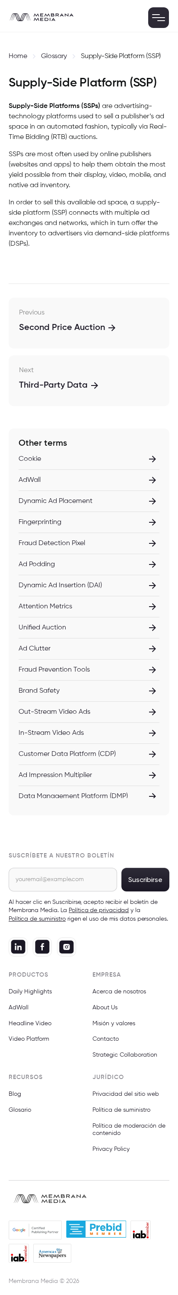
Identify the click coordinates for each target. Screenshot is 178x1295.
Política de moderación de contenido (128, 1129)
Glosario (20, 1110)
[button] (158, 17)
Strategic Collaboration (124, 1055)
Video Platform (29, 1039)
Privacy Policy (111, 1149)
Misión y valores (113, 1024)
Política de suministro (121, 1110)
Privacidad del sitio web (125, 1094)
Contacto (105, 1039)
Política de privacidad (99, 910)
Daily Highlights (30, 992)
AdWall (19, 1008)
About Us (105, 1008)
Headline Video (30, 1024)
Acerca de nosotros (119, 992)
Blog (15, 1094)
